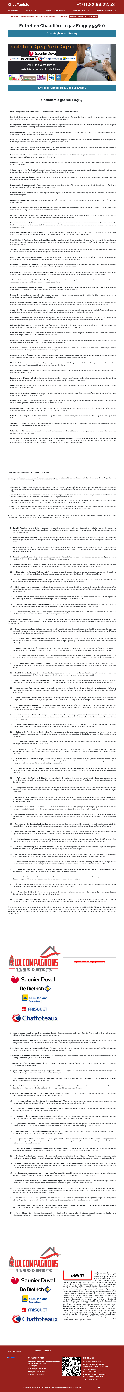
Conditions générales (43, 1351)
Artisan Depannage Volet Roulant (95, 1366)
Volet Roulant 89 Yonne (92, 1361)
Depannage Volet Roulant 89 (93, 1364)
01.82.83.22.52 (41, 1372)
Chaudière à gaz (31, 11)
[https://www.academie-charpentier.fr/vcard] (71, 1366)
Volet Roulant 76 (89, 1369)
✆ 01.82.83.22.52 (96, 4)
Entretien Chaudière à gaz (106, 11)
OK (99, 1387)
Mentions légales (14, 1351)
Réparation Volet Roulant (92, 1372)
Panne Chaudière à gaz (81, 11)
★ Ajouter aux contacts (92, 1379)
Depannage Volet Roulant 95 (93, 1377)
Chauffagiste (13, 11)
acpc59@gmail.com (40, 1369)
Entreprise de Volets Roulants (94, 1374)
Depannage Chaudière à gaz (55, 11)
